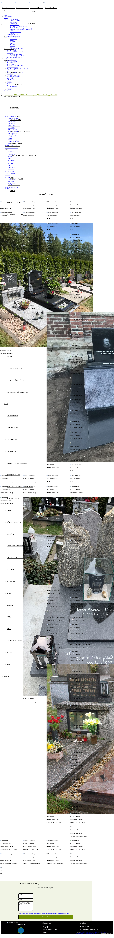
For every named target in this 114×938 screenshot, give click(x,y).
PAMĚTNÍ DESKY (16, 143)
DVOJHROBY (14, 108)
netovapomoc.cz (84, 932)
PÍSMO (12, 191)
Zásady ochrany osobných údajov (34, 95)
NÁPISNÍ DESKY (15, 120)
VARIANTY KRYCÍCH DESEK (20, 131)
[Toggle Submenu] (18, 116)
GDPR (16, 95)
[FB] (21, 930)
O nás (5, 37)
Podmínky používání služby (91, 933)
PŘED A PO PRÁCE (16, 179)
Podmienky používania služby (50, 95)
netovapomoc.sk (9, 95)
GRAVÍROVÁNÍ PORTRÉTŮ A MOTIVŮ (23, 155)
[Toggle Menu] (1, 24)
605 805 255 (34, 23)
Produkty (6, 60)
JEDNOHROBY (15, 96)
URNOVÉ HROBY (16, 84)
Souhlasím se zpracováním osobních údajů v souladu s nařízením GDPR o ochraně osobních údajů (44, 913)
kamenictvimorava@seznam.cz (91, 929)
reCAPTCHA (22, 95)
